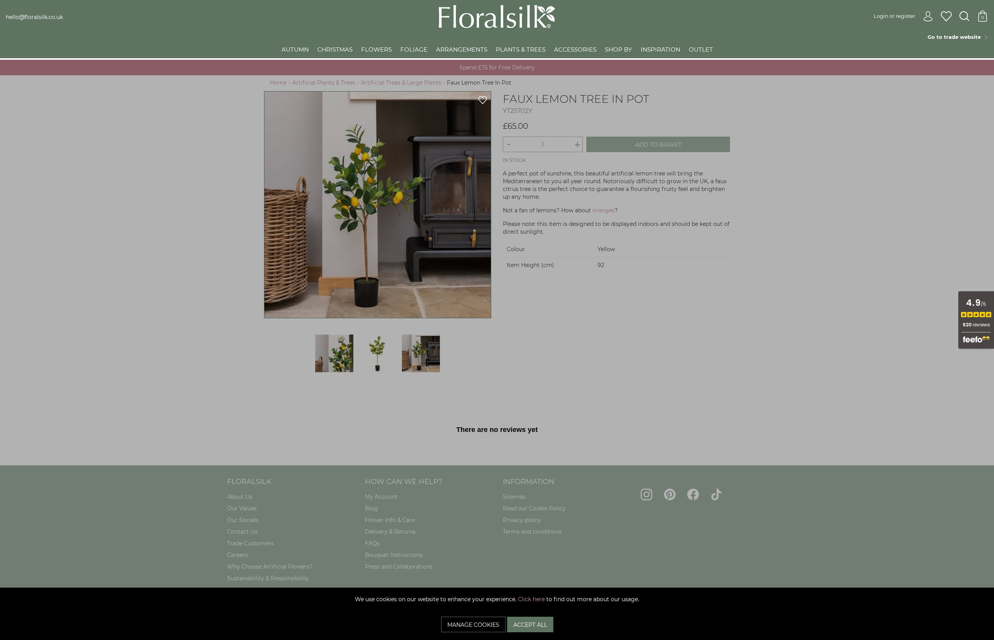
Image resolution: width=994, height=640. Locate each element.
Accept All (530, 624)
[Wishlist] (946, 17)
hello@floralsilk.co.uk (34, 17)
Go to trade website (956, 37)
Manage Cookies (473, 624)
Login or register (894, 16)
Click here (531, 599)
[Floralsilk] (497, 15)
